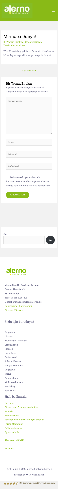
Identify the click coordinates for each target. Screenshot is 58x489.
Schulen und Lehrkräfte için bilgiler (24, 419)
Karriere (9, 403)
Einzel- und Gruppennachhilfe (21, 407)
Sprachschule (12, 432)
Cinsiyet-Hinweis (14, 310)
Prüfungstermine (14, 428)
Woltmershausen (14, 382)
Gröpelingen (11, 344)
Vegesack (10, 369)
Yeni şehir (10, 390)
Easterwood (11, 357)
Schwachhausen (13, 361)
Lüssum (9, 336)
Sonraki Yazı (29, 70)
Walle (8, 373)
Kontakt (9, 411)
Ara (5, 234)
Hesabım (9, 448)
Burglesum (10, 332)
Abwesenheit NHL (14, 440)
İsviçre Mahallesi (14, 365)
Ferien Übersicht (14, 423)
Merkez (9, 348)
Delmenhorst (12, 378)
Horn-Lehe (10, 353)
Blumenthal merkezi (16, 340)
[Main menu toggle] (53, 11)
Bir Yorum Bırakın (13, 41)
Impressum (11, 305)
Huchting (10, 386)
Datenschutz (25, 305)
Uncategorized (33, 41)
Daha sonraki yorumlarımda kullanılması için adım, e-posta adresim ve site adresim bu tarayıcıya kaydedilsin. (28, 181)
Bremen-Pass (12, 415)
